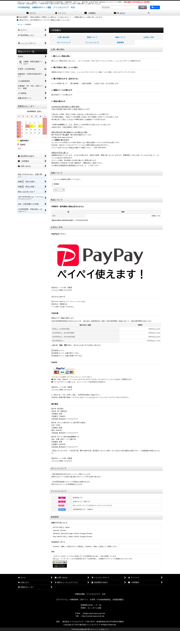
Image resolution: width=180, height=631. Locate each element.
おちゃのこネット (86, 629)
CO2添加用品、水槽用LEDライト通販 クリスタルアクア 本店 (46, 7)
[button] (148, 13)
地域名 (56, 184)
